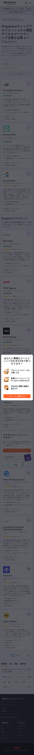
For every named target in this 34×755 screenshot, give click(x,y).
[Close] (30, 357)
